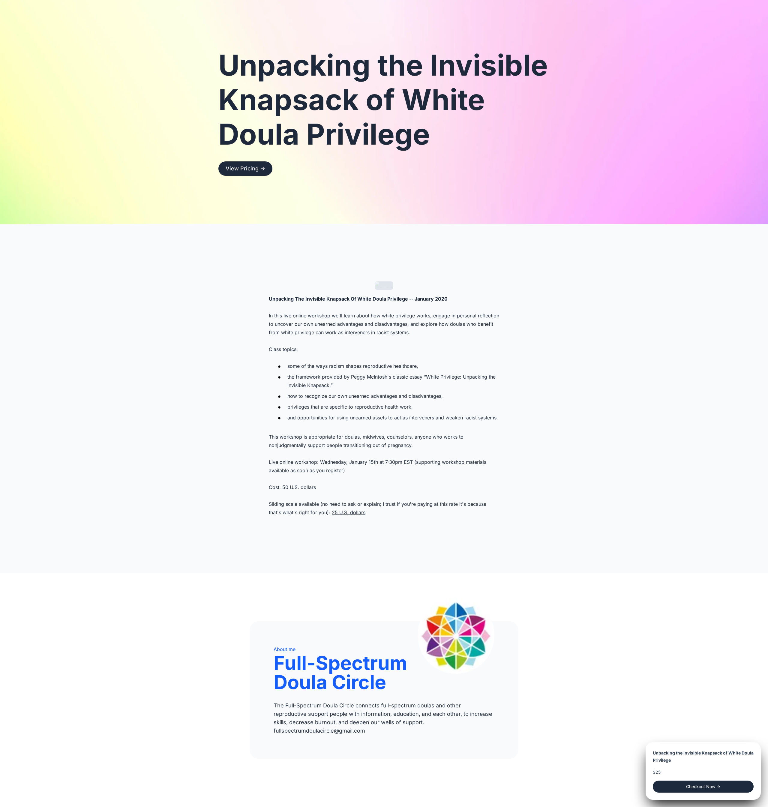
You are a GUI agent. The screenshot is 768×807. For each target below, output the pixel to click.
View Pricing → (245, 168)
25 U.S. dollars (348, 512)
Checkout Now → (703, 786)
